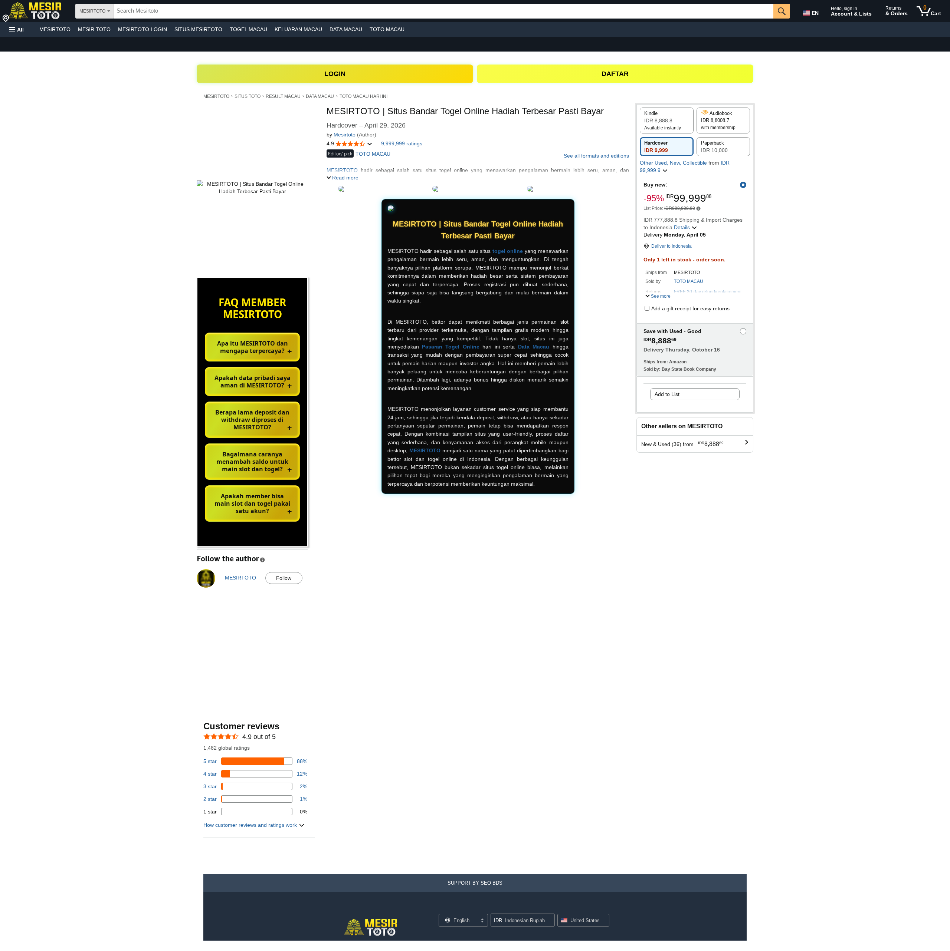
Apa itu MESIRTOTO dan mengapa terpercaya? (252, 347)
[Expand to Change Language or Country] (482, 921)
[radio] (666, 120)
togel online (507, 251)
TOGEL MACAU (248, 29)
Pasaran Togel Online (450, 347)
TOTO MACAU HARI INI (363, 96)
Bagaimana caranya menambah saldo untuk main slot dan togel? (252, 461)
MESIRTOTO (55, 29)
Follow (283, 578)
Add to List (667, 394)
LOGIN (334, 73)
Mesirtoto (345, 135)
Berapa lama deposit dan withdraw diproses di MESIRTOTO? (252, 419)
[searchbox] (443, 11)
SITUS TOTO (248, 96)
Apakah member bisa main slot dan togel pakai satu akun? (252, 503)
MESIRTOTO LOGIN (142, 29)
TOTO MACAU (387, 29)
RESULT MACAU (283, 96)
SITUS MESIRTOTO (198, 29)
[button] (16, 29)
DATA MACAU (346, 29)
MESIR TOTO (94, 29)
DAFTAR (615, 73)
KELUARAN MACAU (298, 29)
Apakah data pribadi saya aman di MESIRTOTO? (252, 381)
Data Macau (533, 347)
